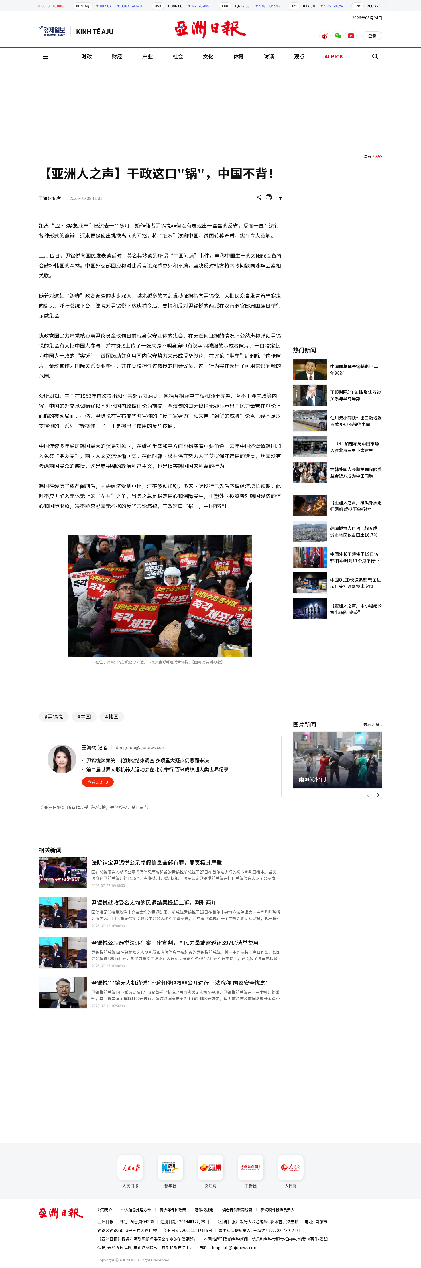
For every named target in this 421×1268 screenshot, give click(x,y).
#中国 (84, 716)
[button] (368, 795)
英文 (55, 31)
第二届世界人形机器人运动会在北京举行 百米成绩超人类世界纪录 (157, 769)
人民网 (291, 1185)
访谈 (269, 56)
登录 (372, 36)
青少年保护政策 (173, 1209)
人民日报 (130, 1185)
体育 (238, 56)
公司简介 (104, 1209)
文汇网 (210, 1185)
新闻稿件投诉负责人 (277, 1209)
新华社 (170, 1185)
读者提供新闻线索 (237, 1209)
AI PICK (333, 56)
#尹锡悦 (53, 716)
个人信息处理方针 (136, 1209)
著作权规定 (204, 1209)
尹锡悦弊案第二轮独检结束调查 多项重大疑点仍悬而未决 (147, 760)
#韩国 (112, 716)
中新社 (251, 1185)
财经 (117, 56)
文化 (208, 56)
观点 (299, 56)
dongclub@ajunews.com (234, 1247)
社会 (178, 56)
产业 (147, 56)
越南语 (97, 30)
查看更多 (95, 782)
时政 (87, 56)
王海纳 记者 (50, 198)
